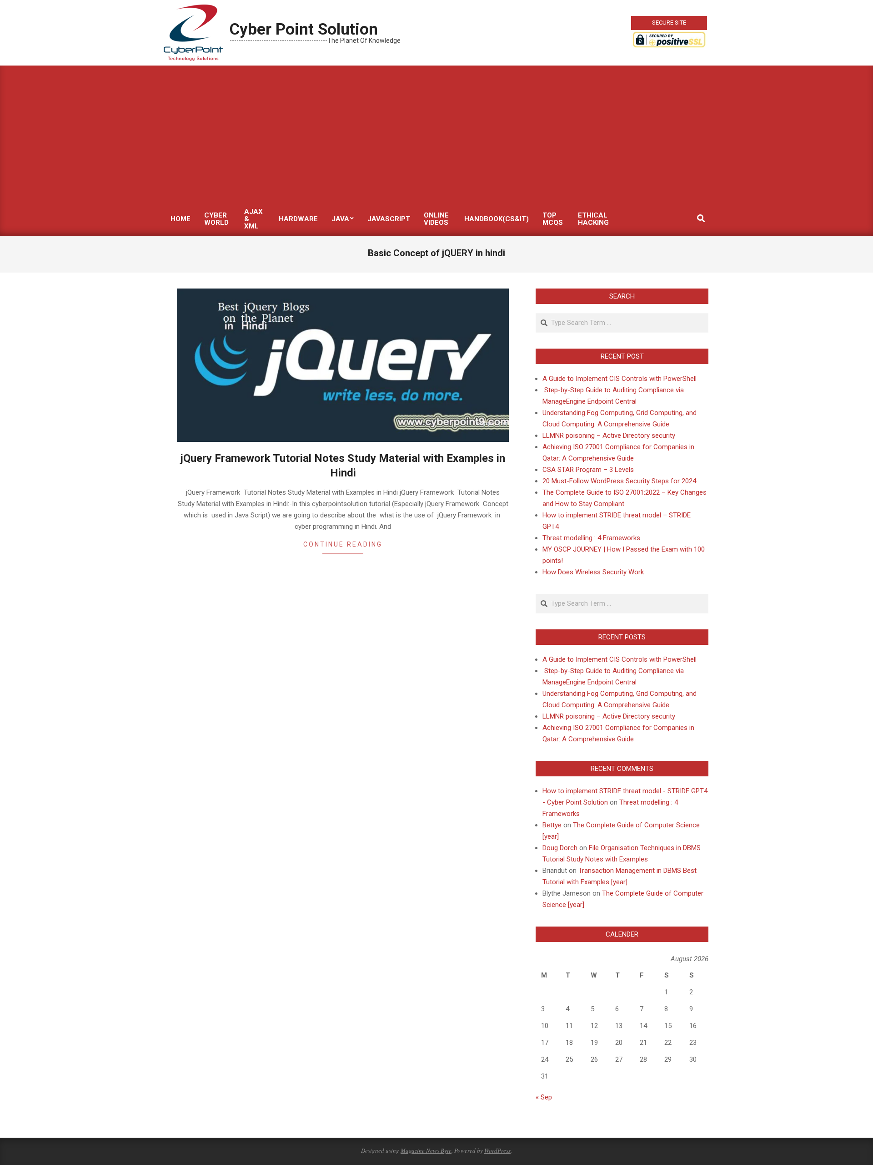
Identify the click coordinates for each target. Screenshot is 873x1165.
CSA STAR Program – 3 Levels (588, 470)
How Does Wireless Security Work (593, 572)
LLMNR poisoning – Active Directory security (608, 435)
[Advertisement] (436, 134)
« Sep (544, 1097)
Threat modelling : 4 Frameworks (591, 538)
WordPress (497, 1150)
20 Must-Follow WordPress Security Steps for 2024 (619, 481)
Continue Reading (342, 544)
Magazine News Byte (426, 1150)
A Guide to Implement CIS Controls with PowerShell (619, 379)
